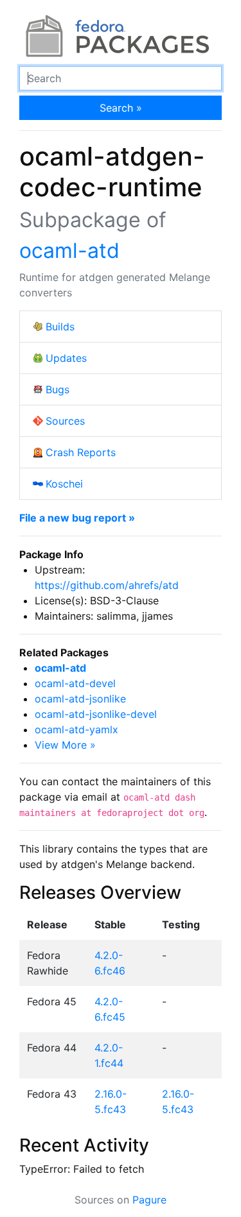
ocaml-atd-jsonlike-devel (96, 714)
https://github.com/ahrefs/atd (107, 585)
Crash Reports (81, 452)
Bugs (57, 389)
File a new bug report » (77, 517)
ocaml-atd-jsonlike (80, 698)
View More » (65, 744)
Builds (60, 326)
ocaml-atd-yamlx (76, 729)
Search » (121, 107)
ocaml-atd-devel (75, 683)
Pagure (149, 1199)
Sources (65, 420)
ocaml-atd (69, 250)
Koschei (64, 483)
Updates (66, 358)
